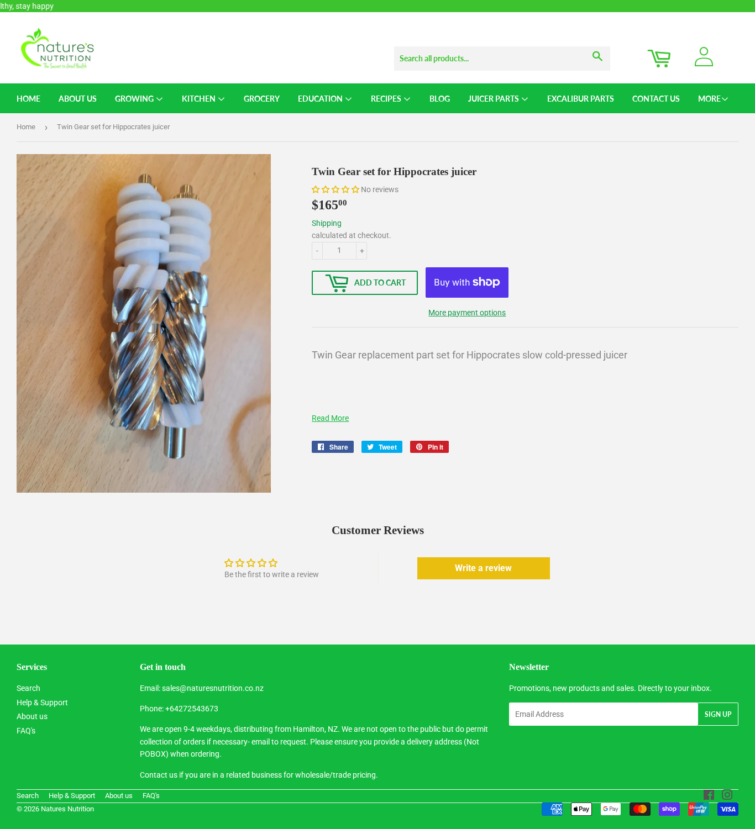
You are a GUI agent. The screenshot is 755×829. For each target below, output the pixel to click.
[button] (335, 189)
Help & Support (42, 702)
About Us (78, 98)
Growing (135, 98)
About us (32, 716)
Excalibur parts (580, 98)
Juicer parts (494, 98)
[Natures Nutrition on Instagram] (727, 796)
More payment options (467, 312)
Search (28, 688)
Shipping (327, 223)
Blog (439, 98)
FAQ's (26, 730)
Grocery (262, 98)
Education (321, 98)
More (709, 98)
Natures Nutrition (67, 809)
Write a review (483, 568)
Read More (330, 418)
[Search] (597, 48)
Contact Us (656, 98)
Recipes (387, 98)
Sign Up (718, 714)
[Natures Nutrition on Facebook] (709, 796)
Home (28, 98)
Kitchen (199, 98)
